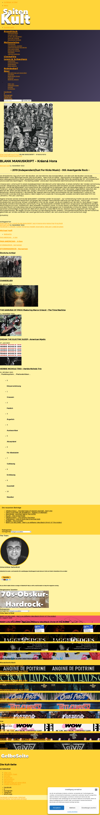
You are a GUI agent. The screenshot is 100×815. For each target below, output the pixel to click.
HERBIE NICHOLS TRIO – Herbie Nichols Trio (21, 369)
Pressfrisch (10, 31)
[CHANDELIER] (10, 277)
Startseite (4, 154)
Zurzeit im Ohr (13, 35)
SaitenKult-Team (13, 85)
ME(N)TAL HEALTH (13, 79)
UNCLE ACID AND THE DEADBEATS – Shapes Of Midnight (26, 513)
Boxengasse (12, 64)
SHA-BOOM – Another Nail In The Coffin (21, 514)
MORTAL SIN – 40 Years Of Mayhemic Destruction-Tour (25, 739)
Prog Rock (59, 223)
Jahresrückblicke (14, 54)
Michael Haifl (5, 166)
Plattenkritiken (13, 33)
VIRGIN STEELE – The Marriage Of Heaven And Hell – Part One (29, 511)
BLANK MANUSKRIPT (25, 223)
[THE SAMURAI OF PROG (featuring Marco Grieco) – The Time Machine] (19, 306)
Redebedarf (11, 68)
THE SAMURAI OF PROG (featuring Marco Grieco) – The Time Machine (33, 310)
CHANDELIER (6, 280)
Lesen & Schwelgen (15, 59)
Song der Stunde (13, 38)
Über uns (11, 84)
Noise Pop (50, 223)
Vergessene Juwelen (15, 46)
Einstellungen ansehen (89, 808)
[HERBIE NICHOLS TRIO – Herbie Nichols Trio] (10, 365)
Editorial (11, 78)
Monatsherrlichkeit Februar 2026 (15, 708)
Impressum (8, 781)
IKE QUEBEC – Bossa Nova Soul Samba (18, 649)
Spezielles (11, 52)
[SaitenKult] (15, 24)
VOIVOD (4, 748)
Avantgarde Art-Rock (8, 223)
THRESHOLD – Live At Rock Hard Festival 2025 (23, 519)
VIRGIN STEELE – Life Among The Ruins (20, 517)
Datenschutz (9, 779)
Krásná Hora (41, 223)
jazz (34, 223)
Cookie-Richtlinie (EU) (12, 784)
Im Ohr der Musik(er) (15, 36)
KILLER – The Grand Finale (15, 516)
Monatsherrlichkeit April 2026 (14, 690)
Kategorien (6, 532)
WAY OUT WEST (7, 730)
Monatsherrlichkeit (14, 40)
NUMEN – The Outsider (14, 521)
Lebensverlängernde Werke (17, 47)
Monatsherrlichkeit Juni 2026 (14, 671)
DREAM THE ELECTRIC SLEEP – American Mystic (23, 339)
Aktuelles (11, 74)
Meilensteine (11, 42)
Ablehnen (72, 808)
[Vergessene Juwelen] (24, 607)
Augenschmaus (13, 62)
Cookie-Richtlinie (72, 811)
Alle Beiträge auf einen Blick (17, 73)
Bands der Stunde (14, 51)
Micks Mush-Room (14, 76)
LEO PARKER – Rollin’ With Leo (14, 631)
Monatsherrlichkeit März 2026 (14, 699)
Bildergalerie (12, 66)
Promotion (11, 89)
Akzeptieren (57, 808)
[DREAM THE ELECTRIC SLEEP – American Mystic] (10, 335)
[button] (96, 790)
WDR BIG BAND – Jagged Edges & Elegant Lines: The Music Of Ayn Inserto (34, 640)
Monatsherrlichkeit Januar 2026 (15, 717)
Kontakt (10, 87)
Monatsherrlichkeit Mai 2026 (13, 680)
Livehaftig (10, 56)
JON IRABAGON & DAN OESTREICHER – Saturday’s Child (26, 659)
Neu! (7, 71)
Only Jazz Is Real (13, 49)
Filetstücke (11, 44)
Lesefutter (11, 61)
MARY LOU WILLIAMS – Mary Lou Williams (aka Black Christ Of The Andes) (34, 522)
